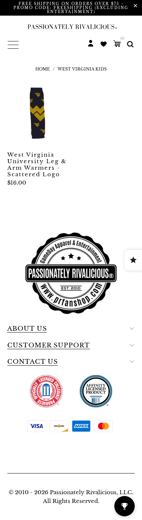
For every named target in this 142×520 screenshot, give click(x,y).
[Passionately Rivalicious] (71, 26)
